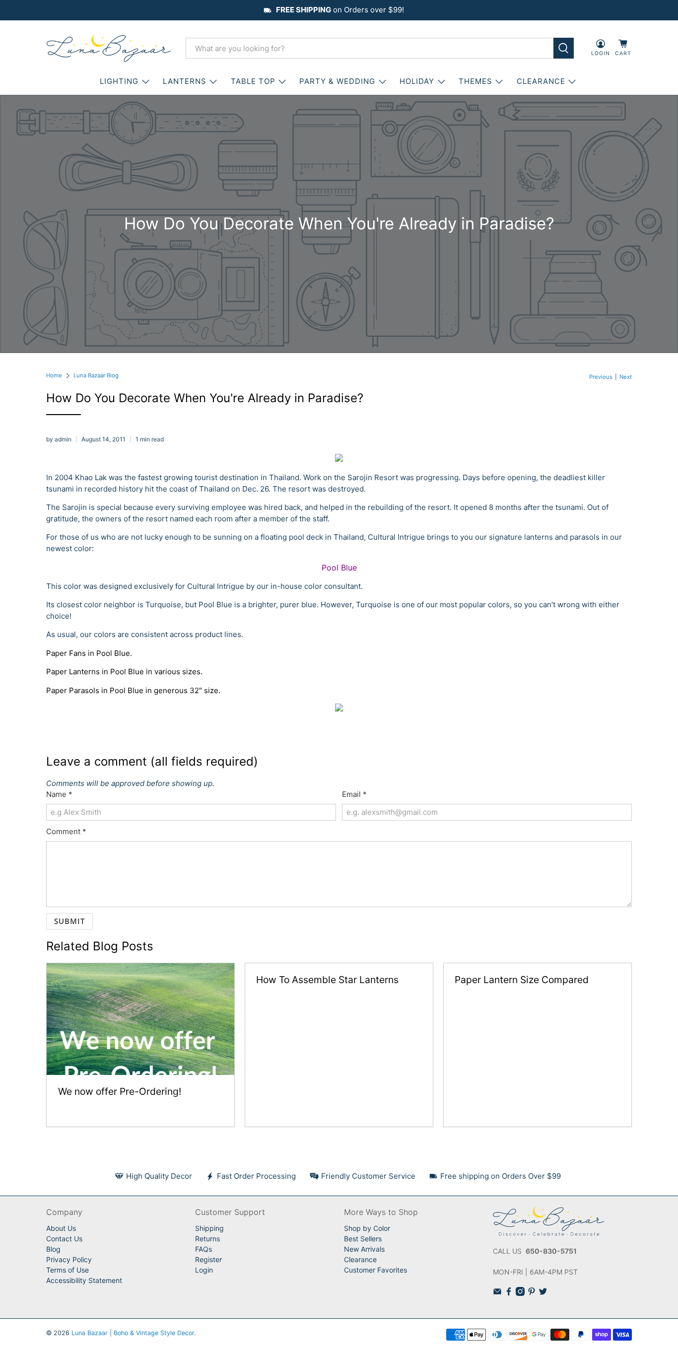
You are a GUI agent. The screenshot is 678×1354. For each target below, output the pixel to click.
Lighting (119, 81)
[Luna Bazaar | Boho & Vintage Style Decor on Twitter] (543, 1293)
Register (208, 1259)
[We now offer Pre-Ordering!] (140, 1019)
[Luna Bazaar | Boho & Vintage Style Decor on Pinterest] (531, 1293)
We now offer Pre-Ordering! (119, 1091)
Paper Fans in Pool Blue (88, 653)
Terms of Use (67, 1270)
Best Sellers (363, 1238)
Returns (207, 1238)
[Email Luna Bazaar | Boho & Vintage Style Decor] (497, 1293)
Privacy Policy (69, 1259)
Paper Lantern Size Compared (522, 980)
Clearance (360, 1259)
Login (204, 1270)
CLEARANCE (541, 81)
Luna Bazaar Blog (96, 375)
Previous (600, 377)
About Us (61, 1228)
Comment (66, 831)
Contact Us (64, 1238)
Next (625, 377)
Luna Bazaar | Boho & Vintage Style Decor (132, 1333)
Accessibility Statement (84, 1280)
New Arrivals (364, 1249)
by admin (58, 439)
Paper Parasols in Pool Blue (94, 690)
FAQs (203, 1249)
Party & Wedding (337, 81)
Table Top (253, 81)
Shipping (209, 1228)
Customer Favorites (375, 1270)
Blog (53, 1249)
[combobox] (369, 48)
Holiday (417, 81)
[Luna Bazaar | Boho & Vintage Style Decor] (109, 48)
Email (354, 794)
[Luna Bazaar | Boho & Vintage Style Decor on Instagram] (520, 1293)
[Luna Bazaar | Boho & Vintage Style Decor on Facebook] (508, 1293)
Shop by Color (367, 1228)
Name (59, 794)
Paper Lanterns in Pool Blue (95, 671)
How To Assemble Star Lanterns (327, 980)
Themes (475, 81)
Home (54, 375)
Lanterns (184, 81)
